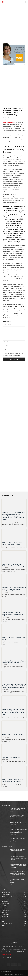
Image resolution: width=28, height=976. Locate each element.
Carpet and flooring (8, 118)
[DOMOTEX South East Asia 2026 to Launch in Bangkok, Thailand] (14, 535)
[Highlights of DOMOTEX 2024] (14, 750)
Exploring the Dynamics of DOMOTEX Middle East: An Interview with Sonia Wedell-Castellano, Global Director (14, 685)
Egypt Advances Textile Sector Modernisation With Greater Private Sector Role (18, 858)
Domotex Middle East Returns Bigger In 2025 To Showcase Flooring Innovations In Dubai (14, 589)
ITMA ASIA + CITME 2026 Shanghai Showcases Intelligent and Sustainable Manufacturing (18, 831)
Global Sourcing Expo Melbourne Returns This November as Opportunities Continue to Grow (17, 851)
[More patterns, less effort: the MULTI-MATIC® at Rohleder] (5, 817)
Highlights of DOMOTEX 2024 (11, 758)
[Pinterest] (16, 68)
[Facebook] (9, 68)
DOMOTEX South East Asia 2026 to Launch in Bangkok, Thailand (13, 543)
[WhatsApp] (19, 68)
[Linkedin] (22, 68)
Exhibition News (17, 118)
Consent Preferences (6, 954)
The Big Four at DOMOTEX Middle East (12, 735)
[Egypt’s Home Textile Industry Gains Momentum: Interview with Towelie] (5, 881)
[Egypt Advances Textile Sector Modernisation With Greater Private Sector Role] (5, 858)
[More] (26, 68)
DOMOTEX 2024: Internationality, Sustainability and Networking (12, 780)
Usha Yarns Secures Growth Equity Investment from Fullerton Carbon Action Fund (18, 866)
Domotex (9, 321)
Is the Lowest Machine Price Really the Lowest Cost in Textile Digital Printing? (18, 838)
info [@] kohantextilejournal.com (15, 957)
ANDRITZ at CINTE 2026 (15, 822)
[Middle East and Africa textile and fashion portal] (14, 935)
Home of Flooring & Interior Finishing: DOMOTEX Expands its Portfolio (12, 614)
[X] (12, 68)
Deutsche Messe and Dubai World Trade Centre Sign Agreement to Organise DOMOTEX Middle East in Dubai (13, 711)
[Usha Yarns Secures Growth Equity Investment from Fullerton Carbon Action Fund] (5, 866)
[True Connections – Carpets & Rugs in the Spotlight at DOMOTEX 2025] (14, 653)
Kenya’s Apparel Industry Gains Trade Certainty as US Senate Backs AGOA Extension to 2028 (17, 873)
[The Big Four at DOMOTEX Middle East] (14, 727)
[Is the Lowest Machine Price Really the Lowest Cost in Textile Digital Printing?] (5, 839)
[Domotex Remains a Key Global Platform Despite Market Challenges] (14, 557)
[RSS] (12, 964)
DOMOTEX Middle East (9, 122)
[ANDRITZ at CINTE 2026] (5, 824)
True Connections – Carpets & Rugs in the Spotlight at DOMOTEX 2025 (14, 661)
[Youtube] (19, 964)
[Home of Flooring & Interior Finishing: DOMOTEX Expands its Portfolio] (14, 605)
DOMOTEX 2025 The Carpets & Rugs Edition (13, 638)
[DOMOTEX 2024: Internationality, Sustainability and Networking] (14, 772)
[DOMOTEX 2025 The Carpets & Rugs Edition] (14, 630)
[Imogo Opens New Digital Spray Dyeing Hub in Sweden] (5, 810)
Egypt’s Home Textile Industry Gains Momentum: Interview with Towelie (17, 881)
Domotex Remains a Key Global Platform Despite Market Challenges (13, 565)
